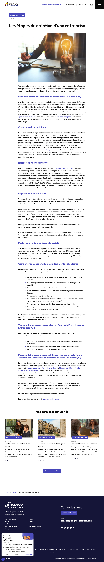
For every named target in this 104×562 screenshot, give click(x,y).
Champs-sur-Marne (11, 529)
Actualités (14, 492)
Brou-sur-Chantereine (35, 529)
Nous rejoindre (33, 549)
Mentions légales (80, 558)
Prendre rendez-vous (69, 513)
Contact (51, 552)
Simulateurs (91, 549)
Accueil (7, 492)
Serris (6, 524)
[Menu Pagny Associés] (99, 4)
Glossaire (83, 549)
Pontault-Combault (11, 526)
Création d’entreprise (17, 15)
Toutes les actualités (52, 471)
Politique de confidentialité (68, 558)
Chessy (30, 519)
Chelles (30, 521)
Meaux (7, 521)
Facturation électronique (57, 549)
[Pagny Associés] (11, 6)
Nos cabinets (44, 549)
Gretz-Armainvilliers (34, 526)
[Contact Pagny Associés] (91, 5)
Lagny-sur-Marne (10, 519)
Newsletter (58, 558)
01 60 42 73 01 (68, 528)
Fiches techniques (72, 549)
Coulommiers (32, 524)
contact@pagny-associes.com (76, 520)
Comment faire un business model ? (85, 444)
